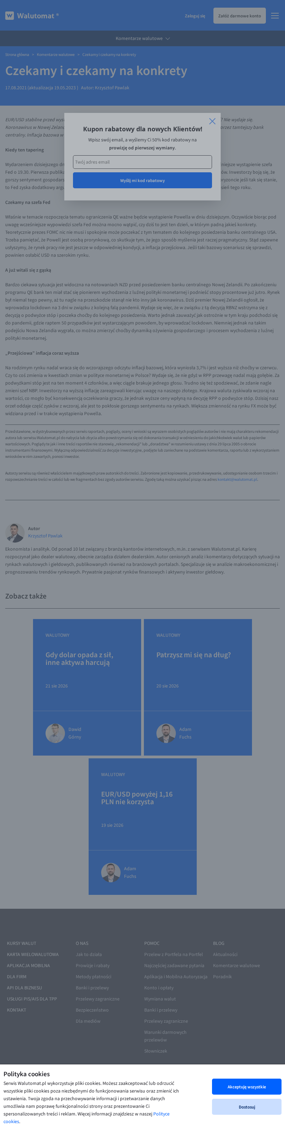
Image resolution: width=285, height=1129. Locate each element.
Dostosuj (247, 1107)
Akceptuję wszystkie (247, 1086)
